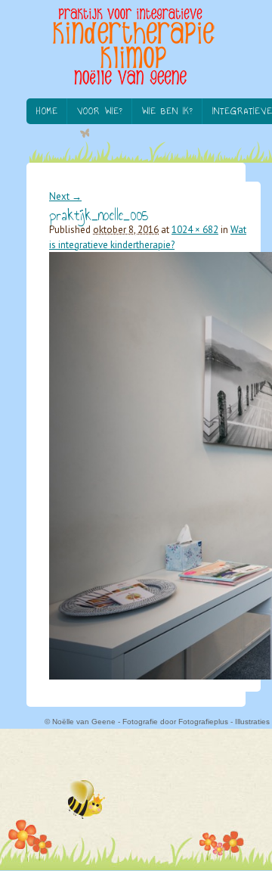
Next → (65, 196)
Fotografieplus (203, 721)
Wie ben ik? (167, 111)
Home (47, 111)
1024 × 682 (195, 229)
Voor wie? (100, 111)
